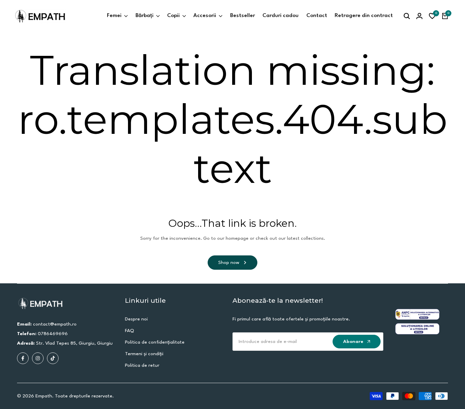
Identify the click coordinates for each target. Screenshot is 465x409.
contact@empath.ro (55, 324)
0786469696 (53, 333)
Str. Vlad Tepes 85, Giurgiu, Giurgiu (74, 343)
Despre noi (136, 319)
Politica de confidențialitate (155, 342)
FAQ (129, 330)
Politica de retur (142, 365)
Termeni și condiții (144, 353)
